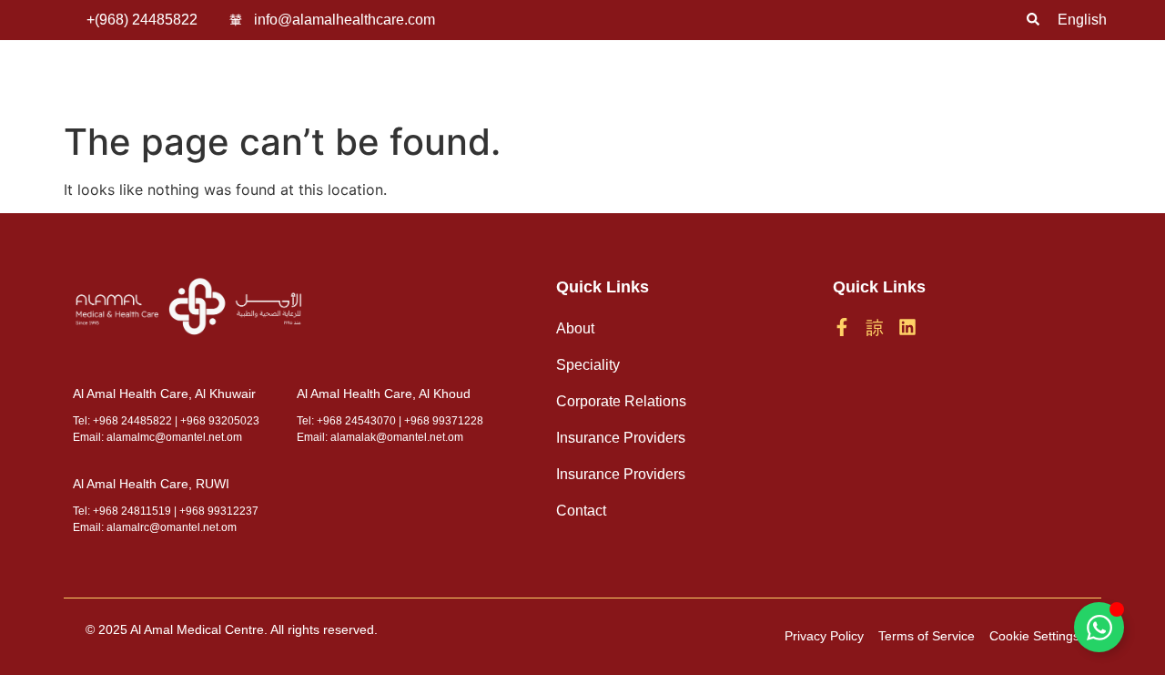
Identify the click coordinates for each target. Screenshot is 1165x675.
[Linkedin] (907, 327)
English (1082, 19)
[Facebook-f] (842, 327)
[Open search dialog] (1033, 20)
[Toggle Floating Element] (1099, 627)
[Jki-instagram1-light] (875, 327)
